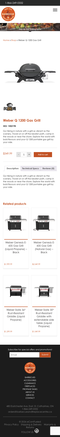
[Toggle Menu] (55, 10)
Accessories (30, 380)
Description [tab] (13, 168)
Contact (30, 398)
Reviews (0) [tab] (48, 168)
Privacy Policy (11, 424)
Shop (13, 40)
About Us (30, 392)
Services (30, 395)
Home (6, 40)
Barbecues (30, 377)
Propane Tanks (30, 389)
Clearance (30, 383)
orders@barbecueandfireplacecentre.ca (30, 411)
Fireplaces (30, 386)
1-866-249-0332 (14, 2)
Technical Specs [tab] (30, 168)
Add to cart (43, 154)
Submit (45, 354)
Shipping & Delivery (31, 424)
